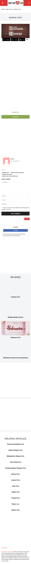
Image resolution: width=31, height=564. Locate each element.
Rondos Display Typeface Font (15, 468)
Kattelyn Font (15, 297)
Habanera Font (15, 337)
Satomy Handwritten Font (15, 444)
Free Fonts (9, 9)
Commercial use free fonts (7, 551)
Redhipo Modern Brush (15, 317)
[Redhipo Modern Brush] (15, 308)
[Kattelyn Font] (15, 287)
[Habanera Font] (15, 328)
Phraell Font (16, 498)
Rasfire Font (15, 510)
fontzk (12, 159)
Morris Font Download (17, 172)
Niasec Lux (15, 504)
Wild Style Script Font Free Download (15, 358)
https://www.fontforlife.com (15, 161)
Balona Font (15, 474)
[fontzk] (6, 161)
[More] (27, 39)
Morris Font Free (7, 174)
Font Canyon (4, 547)
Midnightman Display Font (15, 456)
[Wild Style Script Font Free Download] (15, 348)
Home (3, 9)
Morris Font (5, 172)
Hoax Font (15, 486)
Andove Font (15, 480)
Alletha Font (16, 492)
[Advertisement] (15, 59)
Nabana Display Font (15, 450)
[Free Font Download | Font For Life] (15, 3)
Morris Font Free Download (10, 176)
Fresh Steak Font (15, 462)
